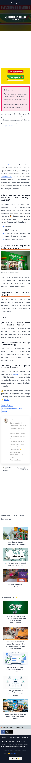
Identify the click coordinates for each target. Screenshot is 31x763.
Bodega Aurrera (7, 126)
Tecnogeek (15, 3)
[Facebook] (3, 732)
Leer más (13, 753)
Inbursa (21, 408)
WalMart (4, 411)
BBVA (10, 405)
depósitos (11, 165)
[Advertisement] (15, 50)
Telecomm (16, 374)
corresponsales (6, 177)
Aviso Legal (25, 737)
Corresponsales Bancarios (9, 408)
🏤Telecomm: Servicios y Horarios (7, 468)
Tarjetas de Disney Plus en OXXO (22, 468)
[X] (7, 732)
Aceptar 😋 (15, 758)
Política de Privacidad (14, 737)
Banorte (4, 405)
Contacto (4, 737)
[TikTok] (11, 732)
